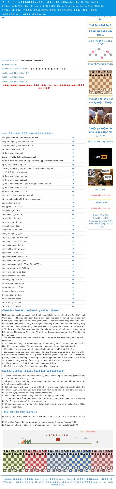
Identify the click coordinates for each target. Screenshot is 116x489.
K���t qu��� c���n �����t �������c (33, 371)
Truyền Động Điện (101, 215)
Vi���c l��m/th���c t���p (39, 10)
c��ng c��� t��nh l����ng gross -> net (84, 482)
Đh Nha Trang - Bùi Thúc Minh (14, 69)
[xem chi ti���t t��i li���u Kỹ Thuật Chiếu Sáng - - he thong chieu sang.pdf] (73, 149)
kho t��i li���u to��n (47, 482)
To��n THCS (52, 2)
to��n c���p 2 (24, 482)
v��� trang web (57, 479)
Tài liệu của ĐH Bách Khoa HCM (15, 73)
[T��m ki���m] (8, 2)
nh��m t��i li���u (88, 479)
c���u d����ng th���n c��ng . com (25, 479)
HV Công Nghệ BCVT (11, 10)
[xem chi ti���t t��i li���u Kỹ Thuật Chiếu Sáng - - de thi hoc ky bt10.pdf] (73, 302)
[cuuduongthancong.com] (3, 2)
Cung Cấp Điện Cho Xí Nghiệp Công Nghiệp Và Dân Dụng (101, 224)
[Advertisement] (44, 38)
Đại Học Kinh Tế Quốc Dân (92, 6)
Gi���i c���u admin (34, 14)
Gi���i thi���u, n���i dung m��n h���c (31, 310)
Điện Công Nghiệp (101, 218)
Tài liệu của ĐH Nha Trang (13, 77)
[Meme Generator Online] (100, 115)
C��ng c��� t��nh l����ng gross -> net (100, 132)
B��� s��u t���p (69, 10)
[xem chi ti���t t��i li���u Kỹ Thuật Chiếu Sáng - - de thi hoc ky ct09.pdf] (73, 306)
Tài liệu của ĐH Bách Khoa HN (14, 81)
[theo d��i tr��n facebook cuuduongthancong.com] (13, 2)
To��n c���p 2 (100, 25)
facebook (71, 479)
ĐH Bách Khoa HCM (70, 2)
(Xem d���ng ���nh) (41, 133)
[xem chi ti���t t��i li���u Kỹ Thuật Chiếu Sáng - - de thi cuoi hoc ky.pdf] (73, 299)
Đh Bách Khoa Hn (9, 65)
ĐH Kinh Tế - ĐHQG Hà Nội (42, 6)
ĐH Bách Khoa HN (89, 2)
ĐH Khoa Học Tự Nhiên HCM (15, 6)
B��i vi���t (89, 10)
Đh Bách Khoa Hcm (10, 60)
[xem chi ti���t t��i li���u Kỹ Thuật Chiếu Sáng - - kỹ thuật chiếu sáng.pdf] (73, 153)
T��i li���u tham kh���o (19, 412)
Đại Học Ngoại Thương (67, 6)
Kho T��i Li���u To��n (30, 2)
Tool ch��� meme (11, 14)
